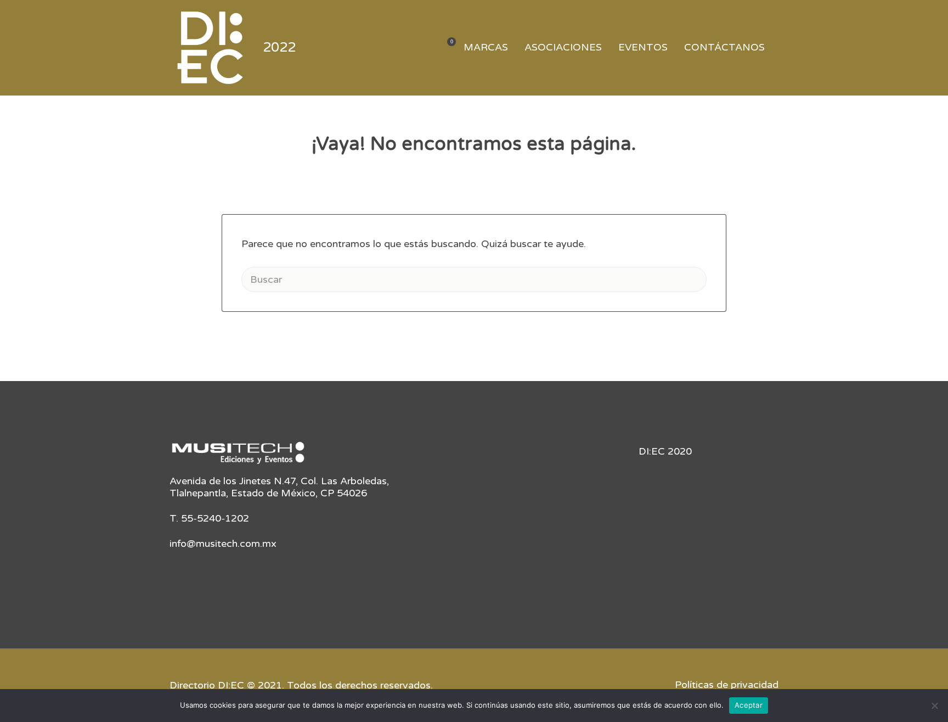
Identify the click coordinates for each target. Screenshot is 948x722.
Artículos (444, 48)
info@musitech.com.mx (223, 544)
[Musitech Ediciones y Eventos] (238, 457)
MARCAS (486, 47)
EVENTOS (643, 47)
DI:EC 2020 (665, 451)
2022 (279, 47)
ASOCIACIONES (563, 47)
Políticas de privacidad (726, 685)
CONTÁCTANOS (724, 47)
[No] (934, 705)
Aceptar (749, 705)
